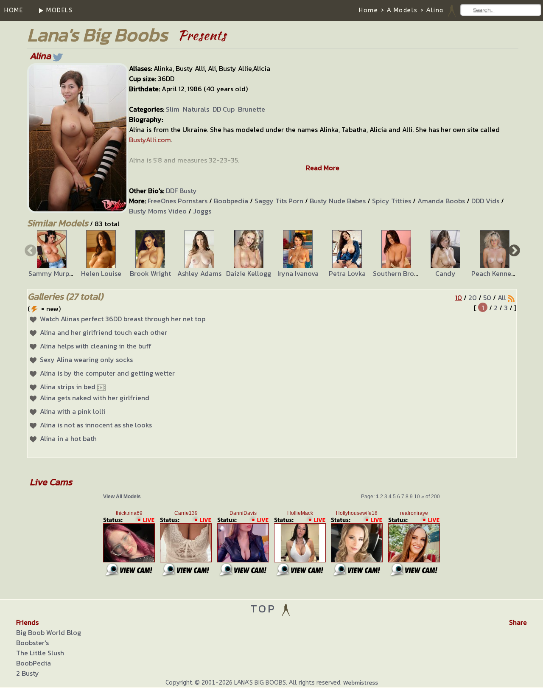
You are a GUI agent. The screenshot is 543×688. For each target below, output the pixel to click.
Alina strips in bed (67, 387)
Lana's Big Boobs (97, 34)
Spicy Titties (391, 201)
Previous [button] (30, 250)
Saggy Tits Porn (279, 201)
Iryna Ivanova (298, 273)
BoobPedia (33, 663)
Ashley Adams (199, 273)
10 (458, 297)
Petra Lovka (347, 273)
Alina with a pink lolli (72, 411)
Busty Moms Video (158, 211)
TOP (265, 608)
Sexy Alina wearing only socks (86, 359)
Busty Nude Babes (338, 201)
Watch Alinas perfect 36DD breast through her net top (122, 319)
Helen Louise (101, 273)
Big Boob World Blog (48, 632)
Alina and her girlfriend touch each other (103, 332)
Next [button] (513, 250)
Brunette (251, 109)
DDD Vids (485, 201)
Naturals (196, 109)
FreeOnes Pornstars (177, 201)
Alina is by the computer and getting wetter (107, 373)
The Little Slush (40, 653)
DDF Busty (181, 190)
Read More (322, 168)
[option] (51, 254)
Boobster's (32, 642)
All (502, 297)
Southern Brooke (399, 273)
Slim (172, 109)
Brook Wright (150, 273)
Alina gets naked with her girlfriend (94, 398)
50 (487, 297)
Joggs (202, 211)
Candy (445, 273)
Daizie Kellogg (248, 273)
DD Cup (224, 109)
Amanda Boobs (441, 201)
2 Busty (27, 673)
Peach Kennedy (495, 273)
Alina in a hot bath (68, 438)
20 (472, 297)
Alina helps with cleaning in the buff (95, 346)
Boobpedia (231, 201)
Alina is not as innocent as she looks (96, 425)
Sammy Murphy (52, 273)
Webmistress (360, 682)
